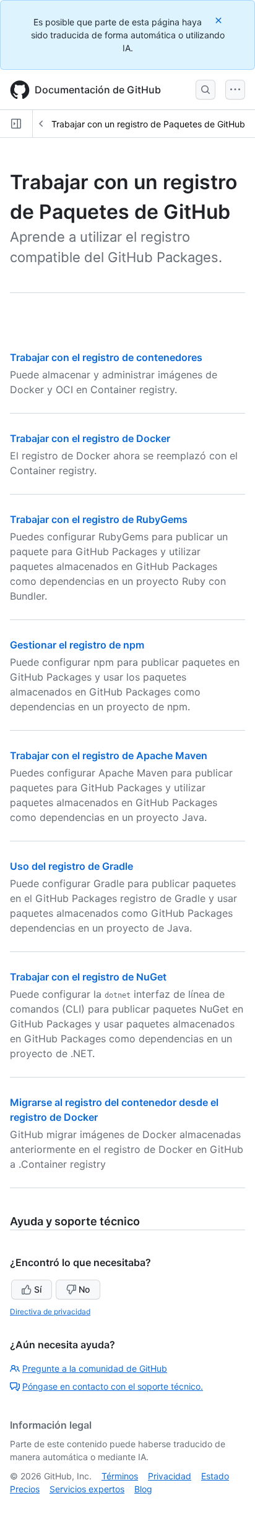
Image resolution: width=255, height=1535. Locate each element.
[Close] (220, 20)
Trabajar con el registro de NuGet (88, 977)
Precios (25, 1489)
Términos (120, 1476)
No (84, 1289)
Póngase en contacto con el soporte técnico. (112, 1386)
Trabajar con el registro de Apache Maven (108, 755)
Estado (215, 1476)
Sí (37, 1289)
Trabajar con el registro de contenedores (106, 357)
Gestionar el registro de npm (77, 645)
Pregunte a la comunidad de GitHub (94, 1368)
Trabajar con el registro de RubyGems (99, 519)
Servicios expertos (87, 1489)
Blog (143, 1489)
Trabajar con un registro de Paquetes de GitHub (148, 124)
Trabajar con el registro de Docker (90, 438)
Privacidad (169, 1476)
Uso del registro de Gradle (71, 866)
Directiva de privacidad (50, 1311)
